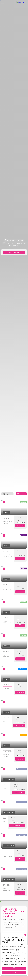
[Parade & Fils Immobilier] (21, 3)
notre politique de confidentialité (9, 966)
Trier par (4, 493)
